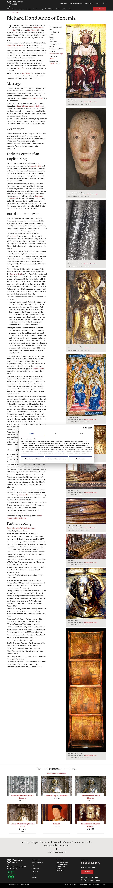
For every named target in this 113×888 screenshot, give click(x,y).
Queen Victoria (38, 369)
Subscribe (87, 872)
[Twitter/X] (86, 863)
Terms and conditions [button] (85, 884)
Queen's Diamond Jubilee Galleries (29, 106)
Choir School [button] (64, 3)
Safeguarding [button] (88, 3)
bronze (58, 63)
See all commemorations (56, 773)
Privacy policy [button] (73, 884)
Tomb (51, 58)
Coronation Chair (35, 166)
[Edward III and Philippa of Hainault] (90, 814)
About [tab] (81, 433)
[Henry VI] (56, 814)
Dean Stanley (23, 495)
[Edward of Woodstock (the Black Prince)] (22, 814)
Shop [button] (70, 9)
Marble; (52, 63)
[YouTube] (92, 863)
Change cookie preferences (55, 459)
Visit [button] (8, 9)
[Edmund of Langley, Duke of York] (56, 786)
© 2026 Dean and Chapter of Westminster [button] (18, 884)
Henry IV (20, 68)
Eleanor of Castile (16, 274)
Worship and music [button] (18, 9)
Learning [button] (35, 9)
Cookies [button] (66, 884)
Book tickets (100, 9)
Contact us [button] (35, 871)
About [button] (57, 9)
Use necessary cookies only (33, 459)
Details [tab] (57, 433)
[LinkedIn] (96, 863)
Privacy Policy (60, 451)
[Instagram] (89, 863)
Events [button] (29, 9)
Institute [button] (64, 9)
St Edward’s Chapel (56, 54)
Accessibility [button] (35, 868)
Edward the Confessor (15, 45)
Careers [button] (34, 877)
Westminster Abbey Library (90, 102)
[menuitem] (9, 8)
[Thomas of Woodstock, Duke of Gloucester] (22, 786)
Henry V (15, 236)
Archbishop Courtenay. (34, 98)
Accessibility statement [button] (99, 884)
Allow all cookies (80, 459)
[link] (93, 877)
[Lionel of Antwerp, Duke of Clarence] (90, 786)
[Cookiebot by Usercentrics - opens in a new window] (84, 428)
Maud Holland (27, 73)
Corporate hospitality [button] (76, 3)
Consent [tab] (31, 433)
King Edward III (32, 30)
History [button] (50, 9)
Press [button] (33, 874)
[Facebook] (82, 863)
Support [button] (43, 9)
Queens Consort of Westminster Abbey (21, 528)
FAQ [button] (33, 865)
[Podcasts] (99, 863)
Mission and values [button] (37, 862)
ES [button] (97, 3)
